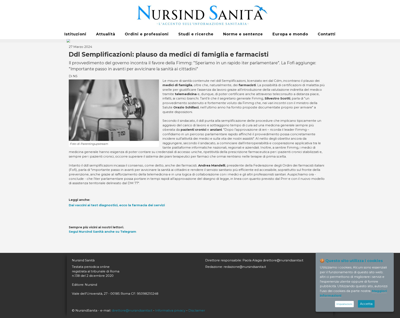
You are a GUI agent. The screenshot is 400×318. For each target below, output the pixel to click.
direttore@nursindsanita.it (132, 310)
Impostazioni (344, 304)
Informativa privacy (170, 310)
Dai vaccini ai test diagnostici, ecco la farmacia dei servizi (117, 205)
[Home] (200, 14)
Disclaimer (196, 310)
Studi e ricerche (196, 34)
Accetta (366, 304)
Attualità (105, 34)
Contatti (327, 34)
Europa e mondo (290, 34)
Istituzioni (75, 34)
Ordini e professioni (147, 34)
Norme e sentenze (243, 34)
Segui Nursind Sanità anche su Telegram (102, 232)
